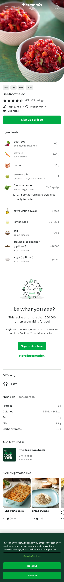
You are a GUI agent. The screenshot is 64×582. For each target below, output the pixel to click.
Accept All (32, 575)
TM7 (6, 87)
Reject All (32, 566)
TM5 (21, 87)
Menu (7, 8)
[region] (32, 557)
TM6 (13, 87)
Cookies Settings (31, 556)
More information (32, 356)
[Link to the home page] (32, 6)
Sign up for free (32, 120)
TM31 (29, 87)
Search (57, 8)
